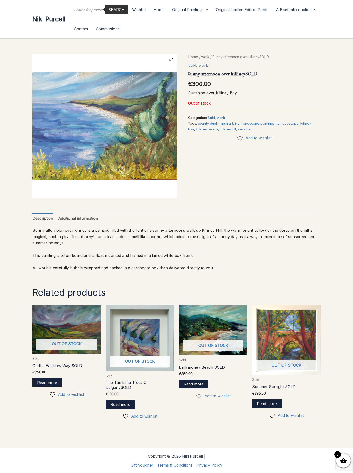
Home (158, 9)
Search (116, 9)
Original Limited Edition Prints (242, 9)
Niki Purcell (48, 19)
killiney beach (207, 129)
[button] (205, 9)
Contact (81, 28)
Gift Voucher (142, 465)
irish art (227, 123)
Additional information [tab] (78, 218)
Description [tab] (42, 218)
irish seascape (286, 123)
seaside (244, 129)
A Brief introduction (294, 9)
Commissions (108, 28)
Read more (47, 382)
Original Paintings (187, 9)
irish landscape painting (254, 123)
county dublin (208, 123)
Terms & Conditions (175, 465)
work (205, 57)
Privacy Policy (209, 465)
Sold (192, 65)
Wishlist (139, 9)
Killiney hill (228, 129)
